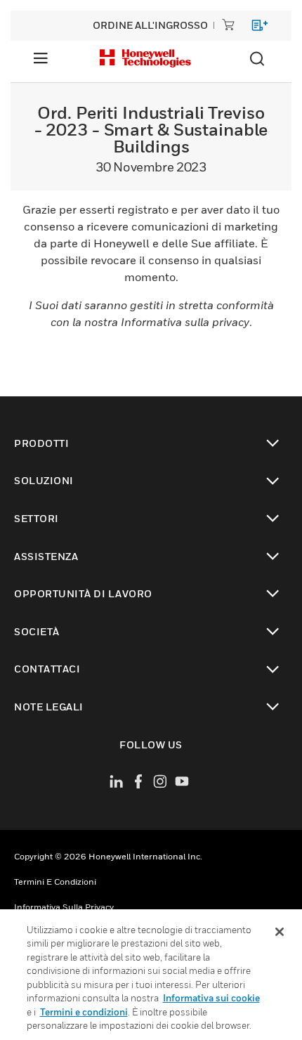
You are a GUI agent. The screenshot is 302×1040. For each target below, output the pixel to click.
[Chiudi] (279, 931)
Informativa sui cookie (211, 997)
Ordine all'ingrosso (150, 25)
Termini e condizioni (55, 881)
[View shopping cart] (253, 27)
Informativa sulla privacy (64, 907)
